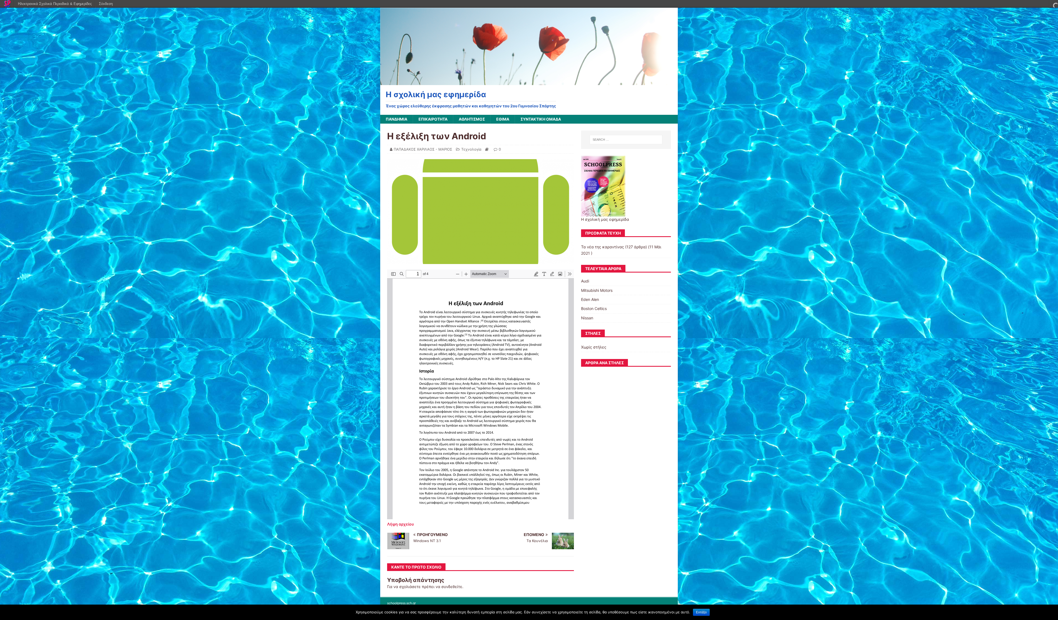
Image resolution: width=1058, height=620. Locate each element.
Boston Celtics (594, 308)
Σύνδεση (106, 4)
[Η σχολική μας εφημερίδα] (529, 82)
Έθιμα (502, 119)
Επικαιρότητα (433, 119)
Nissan (587, 318)
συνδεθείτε (451, 586)
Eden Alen (590, 299)
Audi (585, 281)
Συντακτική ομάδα (540, 119)
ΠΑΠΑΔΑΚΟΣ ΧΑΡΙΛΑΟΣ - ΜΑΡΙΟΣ (423, 149)
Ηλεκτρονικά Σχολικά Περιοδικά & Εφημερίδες (55, 4)
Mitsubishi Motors (596, 290)
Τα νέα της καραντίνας (602, 246)
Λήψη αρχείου (400, 524)
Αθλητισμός (472, 119)
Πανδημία (396, 119)
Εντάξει (701, 612)
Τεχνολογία (471, 149)
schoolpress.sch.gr (401, 603)
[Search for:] (625, 139)
